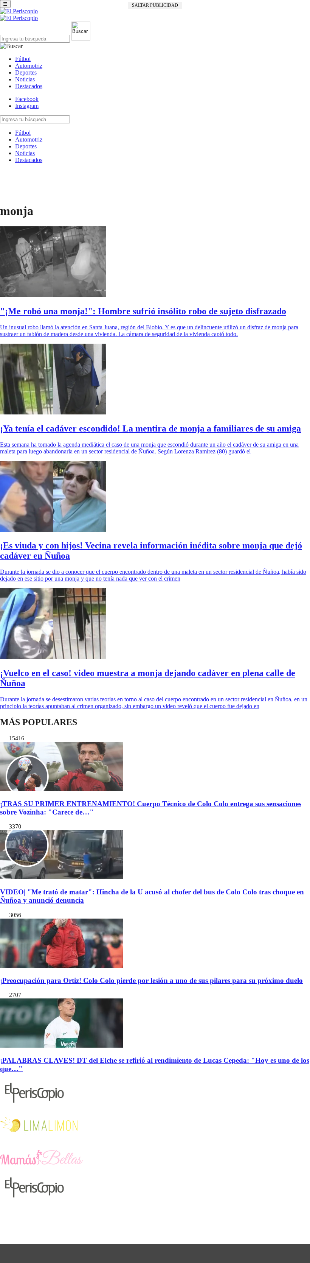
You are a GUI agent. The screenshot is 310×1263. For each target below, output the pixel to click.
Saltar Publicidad (155, 5)
